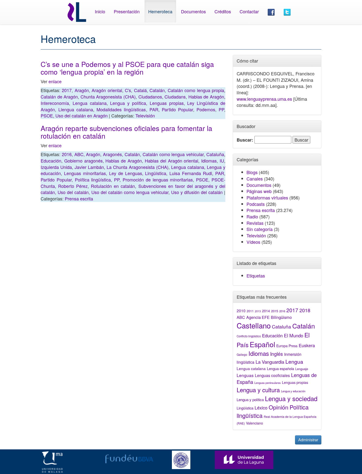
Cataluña (215, 154)
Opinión (278, 407)
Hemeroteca (160, 11)
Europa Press (286, 345)
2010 (241, 310)
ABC (78, 154)
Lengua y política (128, 103)
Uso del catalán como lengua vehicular (129, 192)
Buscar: (245, 140)
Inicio (100, 11)
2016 (67, 154)
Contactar (249, 11)
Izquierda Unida (56, 167)
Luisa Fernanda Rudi (190, 173)
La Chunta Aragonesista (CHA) (137, 167)
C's (128, 90)
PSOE (47, 115)
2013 (258, 311)
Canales (255, 178)
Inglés (276, 353)
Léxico (261, 407)
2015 (274, 311)
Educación (51, 160)
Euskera (307, 345)
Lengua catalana (90, 103)
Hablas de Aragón (206, 96)
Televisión (145, 115)
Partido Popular (177, 109)
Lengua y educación (293, 391)
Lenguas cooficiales (272, 375)
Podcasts (256, 204)
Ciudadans (175, 96)
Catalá (140, 90)
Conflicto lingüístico (249, 336)
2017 (67, 90)
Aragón (82, 90)
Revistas (255, 223)
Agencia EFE (258, 317)
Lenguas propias (167, 103)
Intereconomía (55, 103)
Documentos (193, 11)
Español (262, 344)
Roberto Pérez (73, 186)
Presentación (127, 11)
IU (222, 160)
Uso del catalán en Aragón (81, 115)
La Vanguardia (270, 362)
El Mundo (293, 335)
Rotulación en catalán (113, 186)
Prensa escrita (79, 198)
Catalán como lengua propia (196, 90)
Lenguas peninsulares (267, 383)
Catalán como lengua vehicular (173, 154)
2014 (266, 310)
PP (221, 109)
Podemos (206, 109)
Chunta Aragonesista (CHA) (108, 96)
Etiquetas (256, 275)
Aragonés (112, 154)
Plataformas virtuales (267, 197)
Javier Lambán (89, 167)
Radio (252, 216)
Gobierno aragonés (83, 160)
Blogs (252, 172)
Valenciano (254, 423)
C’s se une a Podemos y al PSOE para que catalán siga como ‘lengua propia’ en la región (127, 68)
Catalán (157, 90)
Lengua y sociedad (291, 398)
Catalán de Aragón (59, 96)
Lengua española (280, 368)
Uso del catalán (73, 192)
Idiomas (209, 160)
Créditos (222, 11)
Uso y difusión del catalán (197, 192)
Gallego (242, 354)
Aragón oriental (107, 90)
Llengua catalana (75, 109)
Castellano (254, 325)
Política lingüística (93, 179)
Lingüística (155, 173)
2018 (304, 310)
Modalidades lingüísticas (121, 109)
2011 (250, 311)
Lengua (294, 361)
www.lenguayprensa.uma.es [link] (264, 99)
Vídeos (253, 242)
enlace (55, 81)
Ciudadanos (150, 96)
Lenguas (245, 375)
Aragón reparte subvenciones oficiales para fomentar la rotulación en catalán (126, 132)
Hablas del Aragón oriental (171, 160)
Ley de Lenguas (125, 173)
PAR (153, 109)
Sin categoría (260, 229)
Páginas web (259, 191)
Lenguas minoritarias (85, 173)
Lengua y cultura (258, 389)
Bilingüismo (281, 317)
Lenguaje (301, 369)
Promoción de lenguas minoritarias (158, 179)
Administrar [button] (308, 439)
